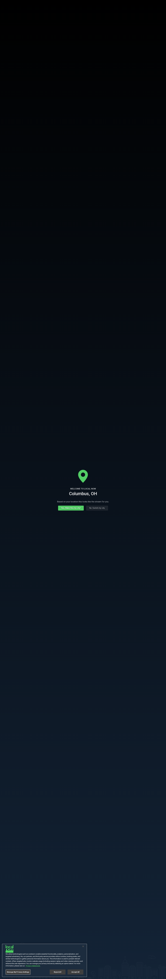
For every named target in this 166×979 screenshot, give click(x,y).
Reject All (57, 972)
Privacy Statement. (33, 966)
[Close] (83, 946)
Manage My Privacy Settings (18, 972)
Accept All (75, 972)
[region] (44, 960)
